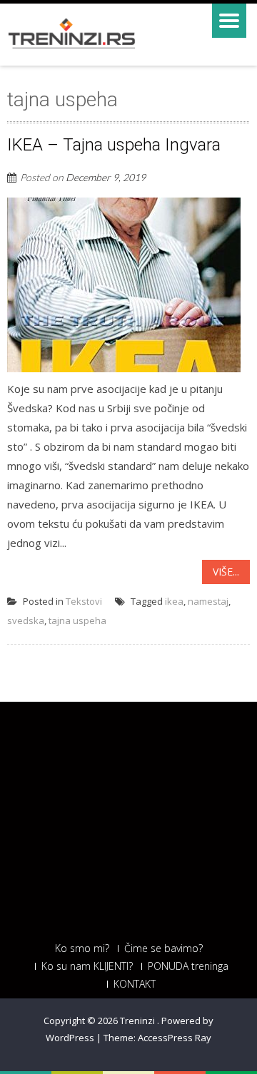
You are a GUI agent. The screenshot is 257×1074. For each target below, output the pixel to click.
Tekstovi (84, 601)
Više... (226, 571)
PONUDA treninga (188, 966)
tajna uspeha (77, 620)
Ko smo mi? (82, 948)
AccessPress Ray (174, 1037)
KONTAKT (135, 984)
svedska (25, 620)
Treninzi (138, 1020)
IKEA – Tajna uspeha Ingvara (114, 145)
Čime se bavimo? (163, 948)
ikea (174, 601)
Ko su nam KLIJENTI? (87, 966)
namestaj (208, 601)
